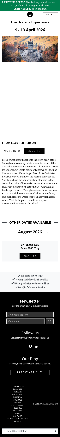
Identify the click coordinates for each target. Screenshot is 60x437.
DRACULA (17, 397)
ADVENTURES (17, 386)
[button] (47, 231)
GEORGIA (18, 408)
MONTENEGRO (17, 405)
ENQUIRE (34, 150)
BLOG (17, 413)
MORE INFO (12, 150)
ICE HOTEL (17, 392)
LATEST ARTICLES (30, 372)
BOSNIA (17, 403)
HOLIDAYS (17, 400)
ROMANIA (17, 389)
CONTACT (50, 14)
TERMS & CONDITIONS (17, 419)
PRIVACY (17, 421)
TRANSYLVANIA (18, 394)
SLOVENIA (17, 411)
